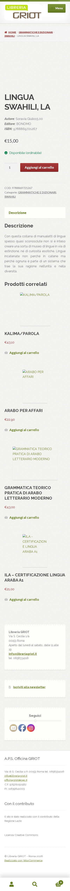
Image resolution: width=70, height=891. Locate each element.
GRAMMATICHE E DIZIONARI (36, 32)
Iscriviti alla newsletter (29, 687)
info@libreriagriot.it (23, 653)
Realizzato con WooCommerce (23, 860)
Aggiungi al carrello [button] (24, 353)
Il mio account (11, 884)
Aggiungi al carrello (39, 167)
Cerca (35, 884)
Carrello (54, 881)
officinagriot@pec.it (15, 780)
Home (12, 32)
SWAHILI (9, 35)
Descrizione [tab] (17, 212)
